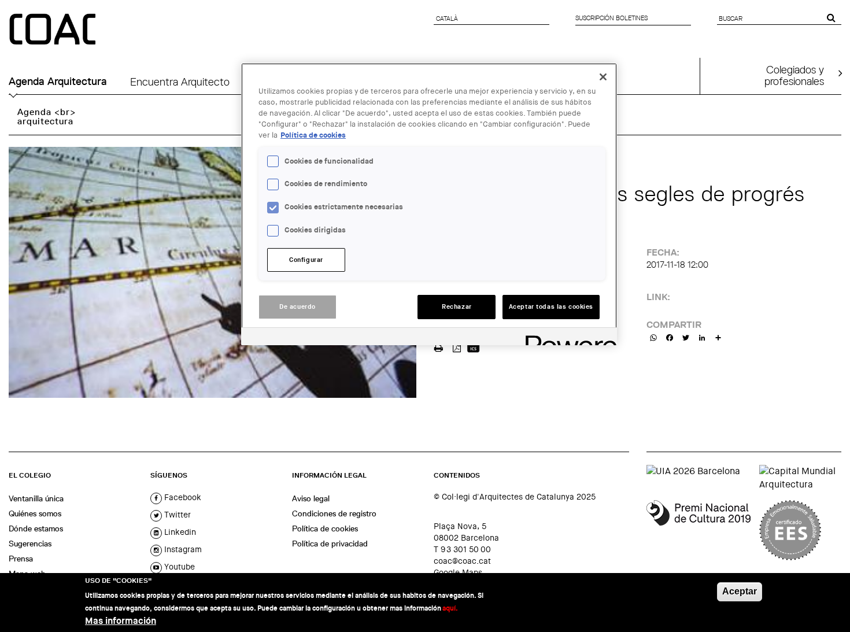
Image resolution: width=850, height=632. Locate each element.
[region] (429, 204)
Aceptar (739, 591)
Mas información (120, 621)
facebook (181, 497)
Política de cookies (325, 528)
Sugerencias (30, 543)
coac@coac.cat (462, 561)
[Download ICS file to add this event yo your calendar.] (473, 346)
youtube (178, 566)
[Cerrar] (603, 77)
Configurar (306, 260)
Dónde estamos (36, 528)
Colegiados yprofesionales (794, 75)
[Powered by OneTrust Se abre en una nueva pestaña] (567, 338)
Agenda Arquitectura (58, 81)
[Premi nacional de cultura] (698, 530)
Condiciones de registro (334, 513)
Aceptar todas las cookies (551, 306)
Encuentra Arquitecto (180, 81)
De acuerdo (297, 306)
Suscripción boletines (611, 18)
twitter (176, 514)
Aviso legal (311, 498)
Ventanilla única (36, 498)
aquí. (450, 608)
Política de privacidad (330, 543)
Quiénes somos (35, 513)
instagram (182, 549)
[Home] (54, 30)
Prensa (21, 558)
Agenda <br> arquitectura (46, 116)
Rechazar (457, 306)
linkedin (179, 532)
